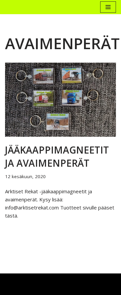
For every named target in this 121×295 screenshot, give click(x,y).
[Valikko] (108, 7)
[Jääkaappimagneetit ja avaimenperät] (60, 100)
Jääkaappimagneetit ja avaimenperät (57, 156)
